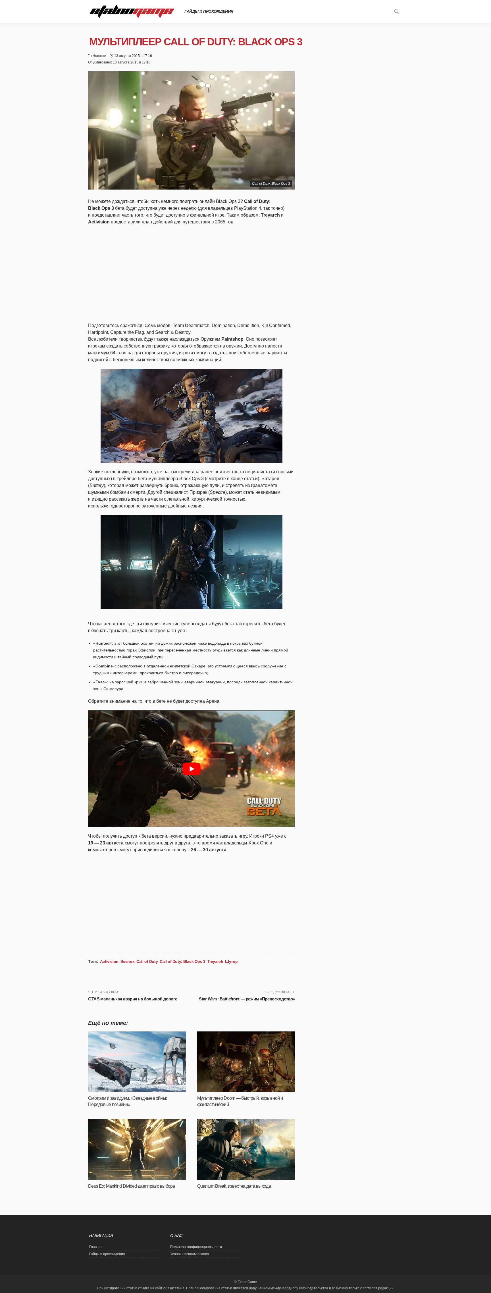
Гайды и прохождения (208, 11)
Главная (96, 1247)
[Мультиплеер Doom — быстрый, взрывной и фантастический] (246, 1061)
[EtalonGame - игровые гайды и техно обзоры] (131, 11)
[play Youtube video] (191, 768)
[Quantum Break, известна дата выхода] (246, 1149)
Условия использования (189, 1254)
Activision (109, 961)
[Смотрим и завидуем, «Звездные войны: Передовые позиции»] (137, 1061)
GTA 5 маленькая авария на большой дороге (132, 998)
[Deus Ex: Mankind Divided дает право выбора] (137, 1149)
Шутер (231, 961)
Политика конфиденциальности (196, 1247)
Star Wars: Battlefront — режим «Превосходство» (247, 998)
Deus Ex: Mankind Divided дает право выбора (131, 1186)
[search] (397, 11)
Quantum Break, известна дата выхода (234, 1186)
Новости (99, 56)
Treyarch (215, 961)
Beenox (127, 961)
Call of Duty (147, 961)
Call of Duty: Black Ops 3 (182, 961)
